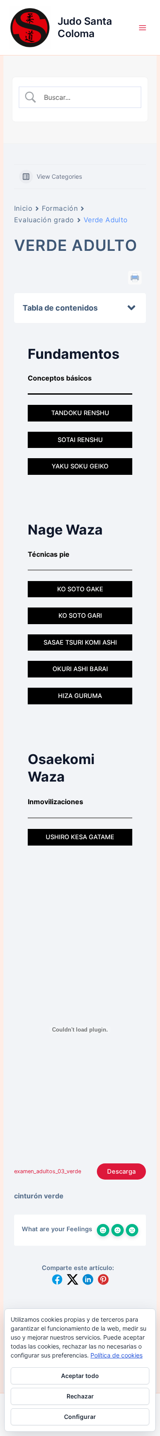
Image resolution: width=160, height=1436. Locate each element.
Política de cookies (116, 1355)
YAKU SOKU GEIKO (80, 466)
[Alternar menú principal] (142, 28)
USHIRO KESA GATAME (80, 837)
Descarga (121, 1171)
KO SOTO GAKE (80, 589)
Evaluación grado (44, 219)
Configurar (80, 1416)
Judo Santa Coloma (85, 27)
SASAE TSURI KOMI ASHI (80, 642)
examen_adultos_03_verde (47, 1171)
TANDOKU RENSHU (80, 413)
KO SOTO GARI (80, 615)
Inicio (23, 208)
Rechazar (80, 1396)
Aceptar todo (80, 1375)
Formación (60, 208)
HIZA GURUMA (80, 696)
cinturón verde (39, 1196)
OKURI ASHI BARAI (80, 669)
